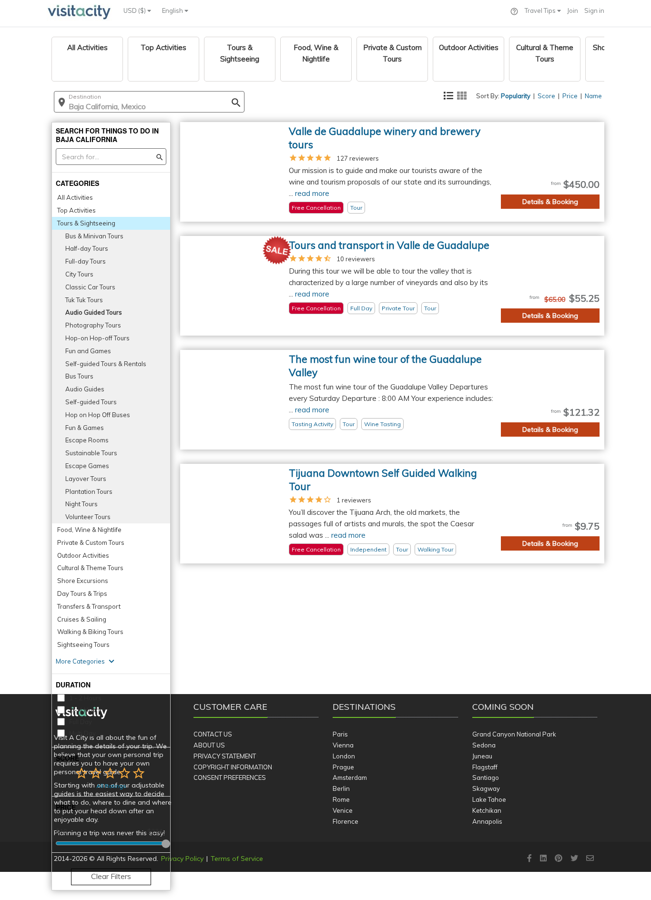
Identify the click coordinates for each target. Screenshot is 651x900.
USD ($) (135, 10)
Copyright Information (232, 767)
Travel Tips (541, 10)
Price (570, 96)
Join (572, 10)
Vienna (343, 745)
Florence (345, 821)
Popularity (515, 96)
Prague (343, 767)
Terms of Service (237, 858)
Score (546, 96)
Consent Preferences (229, 777)
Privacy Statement (224, 756)
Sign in (594, 10)
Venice (343, 810)
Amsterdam (350, 777)
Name (593, 96)
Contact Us (212, 734)
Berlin (341, 788)
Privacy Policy (182, 858)
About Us (209, 745)
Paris (340, 734)
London (344, 756)
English (173, 10)
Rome (341, 799)
